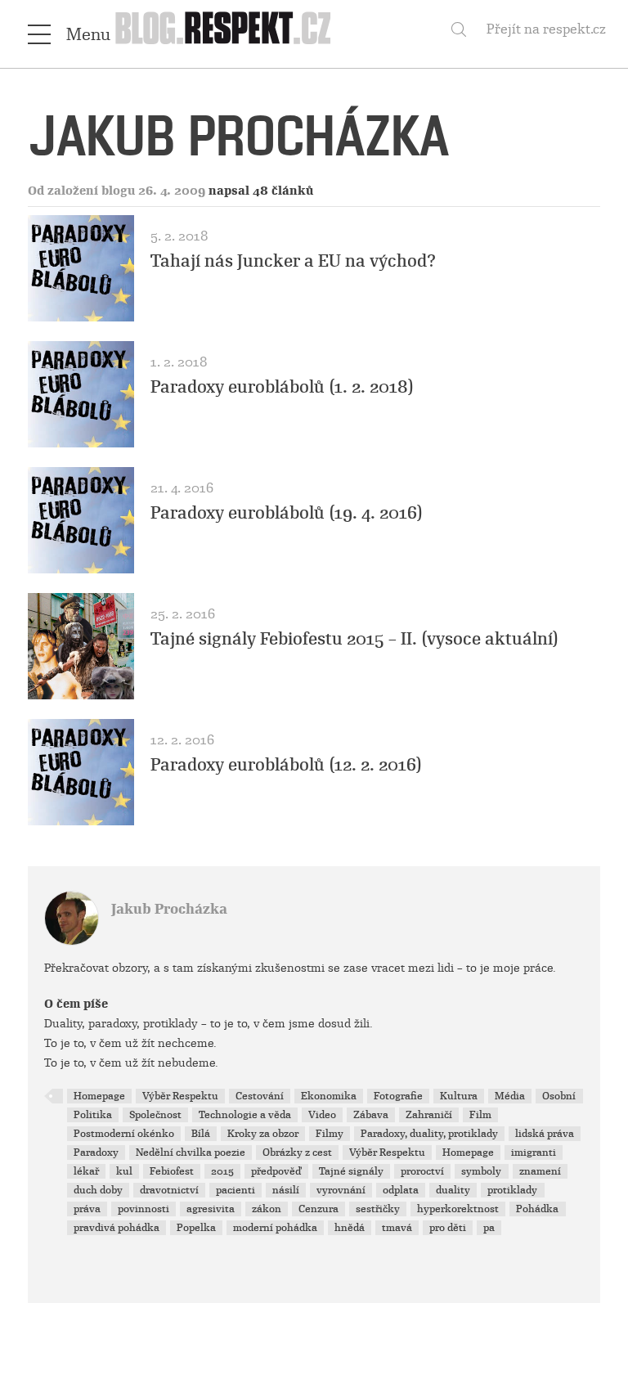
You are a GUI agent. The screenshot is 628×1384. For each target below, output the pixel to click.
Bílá (200, 1133)
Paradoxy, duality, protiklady (429, 1133)
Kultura (459, 1096)
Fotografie (398, 1096)
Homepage (99, 1096)
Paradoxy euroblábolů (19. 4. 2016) (286, 512)
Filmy (329, 1133)
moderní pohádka (275, 1227)
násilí (285, 1190)
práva (87, 1208)
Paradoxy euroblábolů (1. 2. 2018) (282, 387)
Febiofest (172, 1171)
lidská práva (544, 1133)
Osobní (559, 1096)
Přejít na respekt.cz (546, 29)
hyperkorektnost (458, 1208)
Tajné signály (351, 1171)
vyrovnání (341, 1190)
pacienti (235, 1190)
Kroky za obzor (262, 1133)
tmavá (397, 1227)
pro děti (447, 1227)
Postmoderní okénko (124, 1133)
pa (489, 1227)
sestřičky (378, 1208)
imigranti (533, 1152)
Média (510, 1096)
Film (480, 1114)
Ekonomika (329, 1096)
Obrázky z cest (297, 1152)
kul (124, 1171)
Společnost (155, 1114)
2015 (222, 1171)
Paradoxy (96, 1152)
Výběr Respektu (180, 1096)
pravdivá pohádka (116, 1227)
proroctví (422, 1171)
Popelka (196, 1227)
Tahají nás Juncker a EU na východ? (293, 261)
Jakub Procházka (169, 909)
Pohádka (537, 1208)
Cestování (260, 1096)
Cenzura (318, 1208)
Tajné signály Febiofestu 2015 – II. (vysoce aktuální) (354, 638)
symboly (481, 1171)
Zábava (370, 1114)
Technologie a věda (245, 1114)
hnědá (349, 1227)
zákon (266, 1208)
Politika (93, 1114)
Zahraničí (429, 1114)
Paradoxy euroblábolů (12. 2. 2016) (286, 764)
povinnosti (143, 1208)
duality (453, 1190)
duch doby (98, 1190)
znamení (540, 1171)
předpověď (276, 1171)
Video (322, 1114)
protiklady (512, 1190)
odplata (401, 1190)
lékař (86, 1171)
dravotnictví (169, 1190)
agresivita (210, 1208)
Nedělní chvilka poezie (190, 1152)
